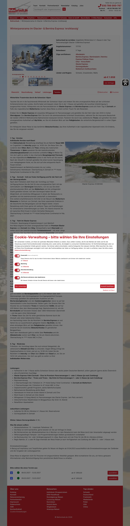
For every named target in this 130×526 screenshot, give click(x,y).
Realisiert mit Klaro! (109, 290)
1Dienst (24, 261)
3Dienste (25, 266)
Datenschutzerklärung (22, 250)
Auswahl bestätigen (107, 286)
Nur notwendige (20, 286)
